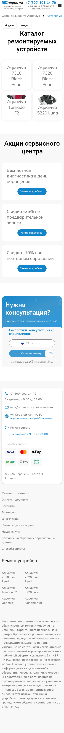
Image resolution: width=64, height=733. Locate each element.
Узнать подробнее (31, 191)
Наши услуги (11, 531)
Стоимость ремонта (15, 493)
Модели (9, 25)
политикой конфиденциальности (39, 363)
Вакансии (9, 512)
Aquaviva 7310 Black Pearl (9, 577)
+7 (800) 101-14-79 (41, 3)
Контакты (8, 506)
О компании (10, 518)
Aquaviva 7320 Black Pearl (32, 577)
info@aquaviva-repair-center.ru (31, 407)
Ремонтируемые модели (18, 525)
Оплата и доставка (15, 499)
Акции (24, 25)
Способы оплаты (13, 548)
